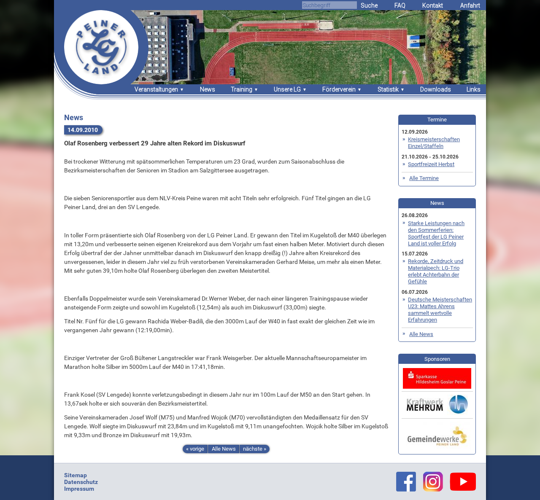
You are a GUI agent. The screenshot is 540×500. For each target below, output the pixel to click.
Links (474, 89)
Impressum (79, 488)
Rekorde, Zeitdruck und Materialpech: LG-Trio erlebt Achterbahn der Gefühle (435, 271)
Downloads (435, 89)
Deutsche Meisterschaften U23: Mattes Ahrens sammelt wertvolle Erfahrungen (440, 309)
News (207, 89)
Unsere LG (287, 89)
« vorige (195, 449)
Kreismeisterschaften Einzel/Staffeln (434, 142)
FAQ (399, 5)
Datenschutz (81, 481)
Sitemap (75, 475)
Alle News (224, 449)
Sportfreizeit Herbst (431, 164)
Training (241, 89)
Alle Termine (424, 178)
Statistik (388, 89)
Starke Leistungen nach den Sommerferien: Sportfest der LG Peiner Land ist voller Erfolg (436, 233)
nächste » (254, 449)
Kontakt (432, 5)
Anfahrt (470, 5)
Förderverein (339, 89)
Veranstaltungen (156, 89)
